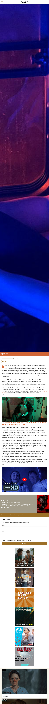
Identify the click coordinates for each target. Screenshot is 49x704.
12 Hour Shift (5, 696)
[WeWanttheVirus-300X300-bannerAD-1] (24, 548)
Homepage (4, 699)
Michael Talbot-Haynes (7, 358)
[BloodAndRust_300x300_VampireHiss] (24, 608)
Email (3, 536)
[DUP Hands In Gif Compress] (24, 568)
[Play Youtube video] (24, 479)
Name (3, 531)
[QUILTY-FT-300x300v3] (24, 647)
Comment (4, 525)
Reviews (4, 700)
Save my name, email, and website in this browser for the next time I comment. (17, 540)
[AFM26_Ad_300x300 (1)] (24, 628)
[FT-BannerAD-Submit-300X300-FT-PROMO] (24, 588)
